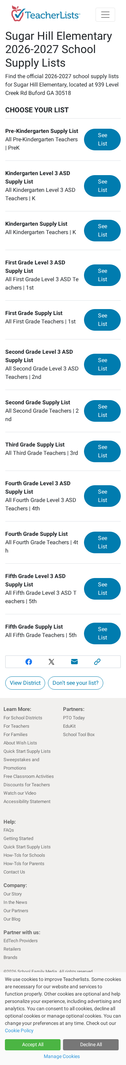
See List (109, 139)
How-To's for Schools (24, 855)
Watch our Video (20, 793)
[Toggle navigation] (105, 15)
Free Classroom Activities (29, 776)
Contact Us (14, 872)
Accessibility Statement (27, 801)
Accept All (32, 1044)
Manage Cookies (62, 1056)
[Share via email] (74, 661)
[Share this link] (97, 661)
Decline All (91, 1044)
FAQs (9, 830)
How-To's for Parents (24, 863)
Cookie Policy (19, 1030)
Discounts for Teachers (27, 784)
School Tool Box (78, 734)
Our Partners (16, 910)
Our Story (13, 894)
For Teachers (16, 726)
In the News (15, 902)
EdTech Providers (21, 940)
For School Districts (23, 717)
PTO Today (74, 717)
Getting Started (18, 838)
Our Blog (12, 919)
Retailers (12, 949)
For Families (16, 734)
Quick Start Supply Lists (27, 751)
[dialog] (63, 1018)
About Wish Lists (20, 742)
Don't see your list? (75, 683)
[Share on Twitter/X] (51, 661)
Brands (11, 957)
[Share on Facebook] (28, 661)
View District (25, 683)
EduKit (69, 726)
